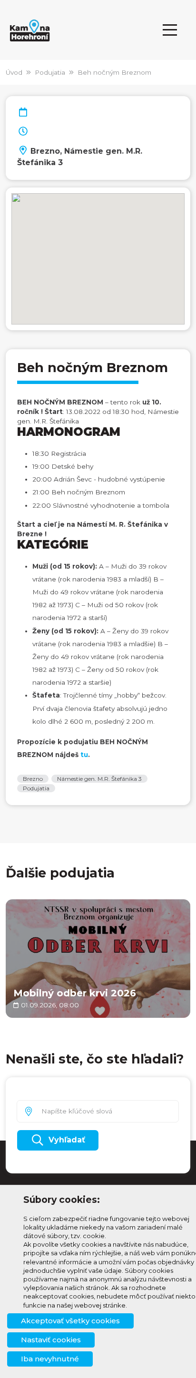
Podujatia (50, 72)
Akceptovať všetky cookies (70, 1320)
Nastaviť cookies (51, 1339)
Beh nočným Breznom (114, 72)
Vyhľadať (67, 1139)
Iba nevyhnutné (50, 1358)
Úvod (14, 72)
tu (84, 754)
